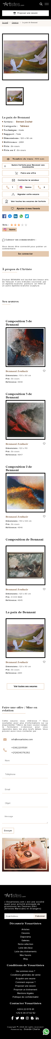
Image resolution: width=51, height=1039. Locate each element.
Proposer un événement (25, 989)
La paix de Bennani (21, 612)
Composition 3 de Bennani (19, 323)
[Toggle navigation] (46, 5)
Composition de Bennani (24, 540)
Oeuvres (15, 22)
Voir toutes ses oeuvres (25, 686)
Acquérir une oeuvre (25, 978)
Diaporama (25, 937)
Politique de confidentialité (26, 997)
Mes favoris (25, 955)
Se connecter (25, 254)
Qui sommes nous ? (25, 971)
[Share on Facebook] (5, 216)
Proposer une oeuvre (25, 986)
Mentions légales (25, 993)
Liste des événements (26, 951)
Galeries (25, 940)
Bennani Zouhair (24, 122)
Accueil (5, 22)
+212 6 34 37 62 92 (25, 1013)
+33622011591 (19, 748)
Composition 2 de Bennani (19, 469)
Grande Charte (32, 1029)
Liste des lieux (26, 948)
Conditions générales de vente (25, 975)
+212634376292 (20, 753)
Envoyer (8, 831)
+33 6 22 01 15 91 (25, 1009)
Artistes (25, 929)
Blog (25, 959)
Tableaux (24, 126)
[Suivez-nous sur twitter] (27, 216)
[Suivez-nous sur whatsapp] (22, 216)
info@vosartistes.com (22, 739)
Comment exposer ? (25, 982)
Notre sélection (25, 944)
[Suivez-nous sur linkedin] (16, 216)
